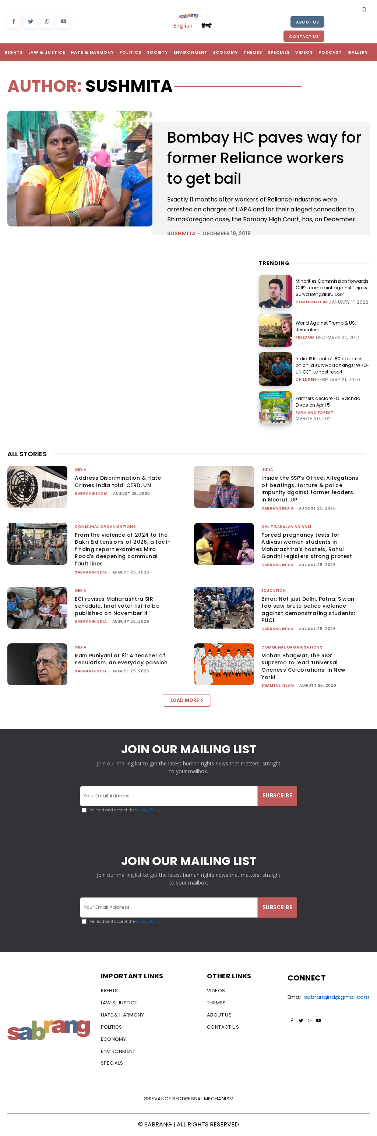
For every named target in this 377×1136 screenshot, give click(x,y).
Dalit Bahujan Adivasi (286, 526)
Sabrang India (91, 493)
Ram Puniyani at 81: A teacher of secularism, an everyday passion (121, 659)
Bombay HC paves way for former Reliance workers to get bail (264, 158)
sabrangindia (277, 508)
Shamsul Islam (277, 685)
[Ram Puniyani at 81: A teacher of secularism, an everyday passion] (37, 664)
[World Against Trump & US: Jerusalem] (275, 330)
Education (273, 590)
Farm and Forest (315, 413)
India (81, 469)
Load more (184, 700)
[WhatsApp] (46, 21)
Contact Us (304, 36)
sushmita (181, 233)
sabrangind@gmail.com (336, 997)
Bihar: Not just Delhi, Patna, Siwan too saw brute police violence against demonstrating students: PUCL (308, 609)
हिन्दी (206, 25)
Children (306, 380)
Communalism (312, 302)
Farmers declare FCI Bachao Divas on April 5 (328, 401)
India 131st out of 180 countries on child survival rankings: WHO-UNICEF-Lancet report (332, 365)
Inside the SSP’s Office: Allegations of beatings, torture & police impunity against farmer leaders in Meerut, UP (309, 488)
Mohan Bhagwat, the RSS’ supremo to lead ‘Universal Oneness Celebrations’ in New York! (303, 666)
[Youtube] (63, 21)
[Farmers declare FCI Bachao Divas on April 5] (275, 407)
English (183, 25)
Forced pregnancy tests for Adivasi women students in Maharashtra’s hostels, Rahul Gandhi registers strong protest (306, 545)
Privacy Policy (148, 810)
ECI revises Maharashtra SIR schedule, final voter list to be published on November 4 (117, 606)
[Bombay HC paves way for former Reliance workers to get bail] (79, 168)
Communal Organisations (105, 526)
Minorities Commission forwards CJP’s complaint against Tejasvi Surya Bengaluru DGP (332, 287)
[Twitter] (30, 21)
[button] (364, 9)
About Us (307, 22)
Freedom (305, 337)
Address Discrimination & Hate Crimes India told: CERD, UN (118, 481)
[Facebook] (13, 21)
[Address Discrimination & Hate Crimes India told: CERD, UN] (37, 487)
